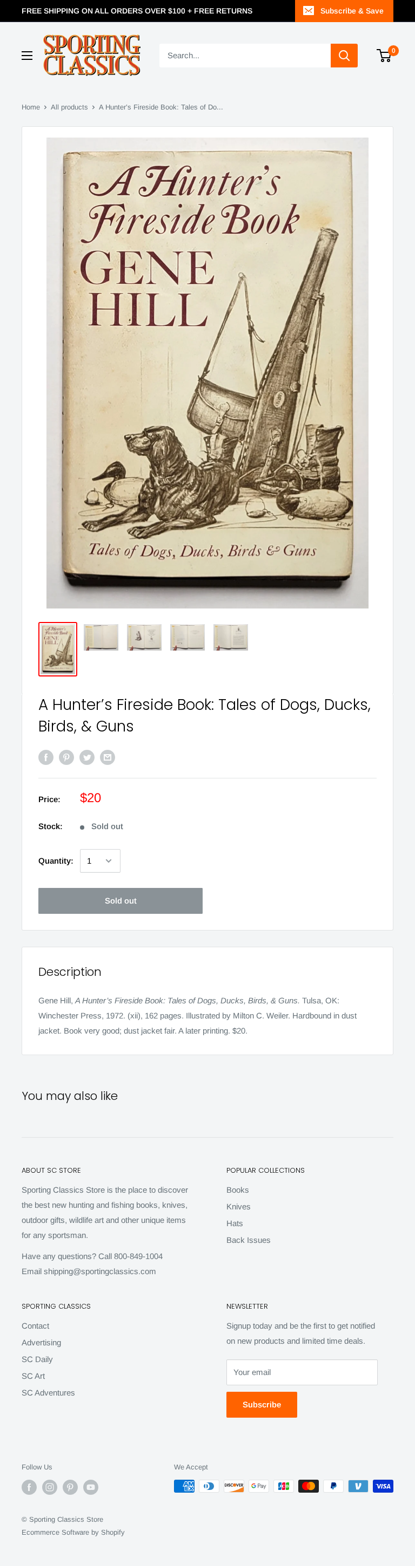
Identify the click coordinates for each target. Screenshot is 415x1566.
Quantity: (55, 860)
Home (31, 107)
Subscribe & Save (352, 10)
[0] (384, 55)
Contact (35, 1325)
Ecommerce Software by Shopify (73, 1532)
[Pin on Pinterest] (66, 757)
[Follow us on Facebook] (29, 1487)
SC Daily (37, 1359)
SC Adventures (48, 1392)
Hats (234, 1223)
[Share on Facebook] (45, 757)
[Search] (344, 55)
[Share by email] (107, 757)
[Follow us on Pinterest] (70, 1487)
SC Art (33, 1375)
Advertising (41, 1342)
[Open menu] (27, 55)
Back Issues (248, 1239)
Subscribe (262, 1404)
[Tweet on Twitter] (87, 757)
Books (237, 1189)
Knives (238, 1206)
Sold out (121, 900)
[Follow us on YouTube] (90, 1487)
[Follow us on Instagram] (49, 1487)
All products (69, 107)
